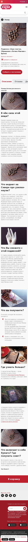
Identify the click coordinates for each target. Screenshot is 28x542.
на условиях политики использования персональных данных (17, 516)
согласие (12, 513)
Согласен (4, 539)
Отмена (12, 539)
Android (24, 524)
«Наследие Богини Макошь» (16, 375)
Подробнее (23, 537)
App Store (13, 524)
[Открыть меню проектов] (1, 1)
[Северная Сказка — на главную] (6, 7)
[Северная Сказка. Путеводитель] (6, 495)
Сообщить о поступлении (12, 72)
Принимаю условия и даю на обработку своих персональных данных (17, 514)
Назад (7, 20)
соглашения (22, 511)
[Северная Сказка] (2, 495)
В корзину (14, 479)
